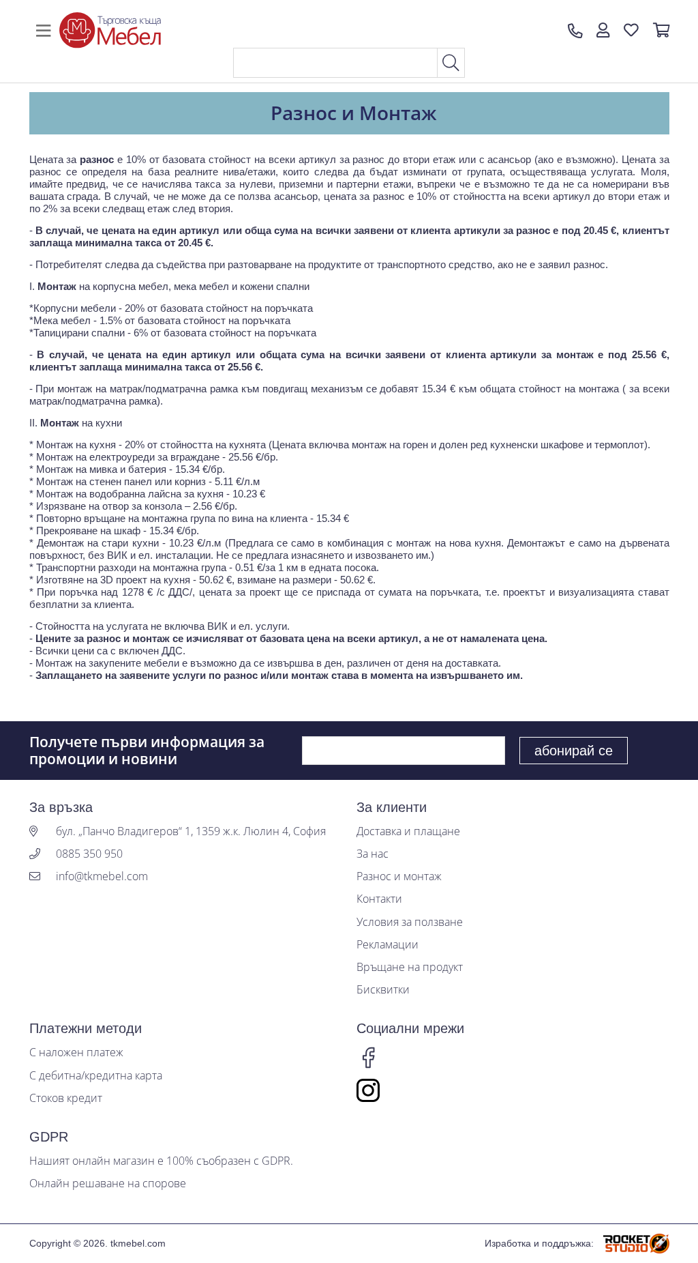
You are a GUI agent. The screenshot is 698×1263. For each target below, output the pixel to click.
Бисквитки (383, 989)
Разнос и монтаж (399, 876)
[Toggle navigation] (43, 31)
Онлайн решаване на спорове (107, 1183)
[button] (602, 30)
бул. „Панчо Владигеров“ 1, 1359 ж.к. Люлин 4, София (191, 831)
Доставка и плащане (408, 831)
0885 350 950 (89, 853)
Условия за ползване (409, 922)
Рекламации (387, 944)
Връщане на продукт (409, 967)
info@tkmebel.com (102, 876)
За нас (372, 853)
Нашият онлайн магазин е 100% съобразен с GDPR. (161, 1161)
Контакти (379, 898)
